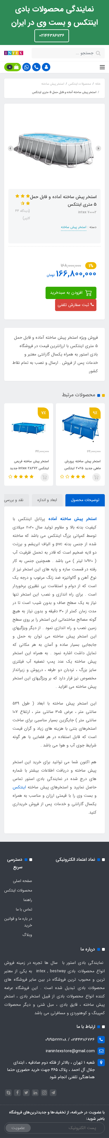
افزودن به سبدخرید (67, 292)
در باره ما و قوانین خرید (18, 922)
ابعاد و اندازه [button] (47, 500)
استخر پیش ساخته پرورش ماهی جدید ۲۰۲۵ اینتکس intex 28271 (82, 468)
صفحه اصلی (22, 881)
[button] (46, 67)
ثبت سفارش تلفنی (74, 305)
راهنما (27, 900)
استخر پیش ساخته (73, 227)
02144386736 (51, 35)
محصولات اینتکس (18, 890)
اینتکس (19, 787)
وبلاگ (27, 935)
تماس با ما (24, 909)
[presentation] (98, 148)
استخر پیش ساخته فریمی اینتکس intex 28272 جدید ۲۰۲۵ (29, 468)
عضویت (18, 1128)
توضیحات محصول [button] (85, 500)
